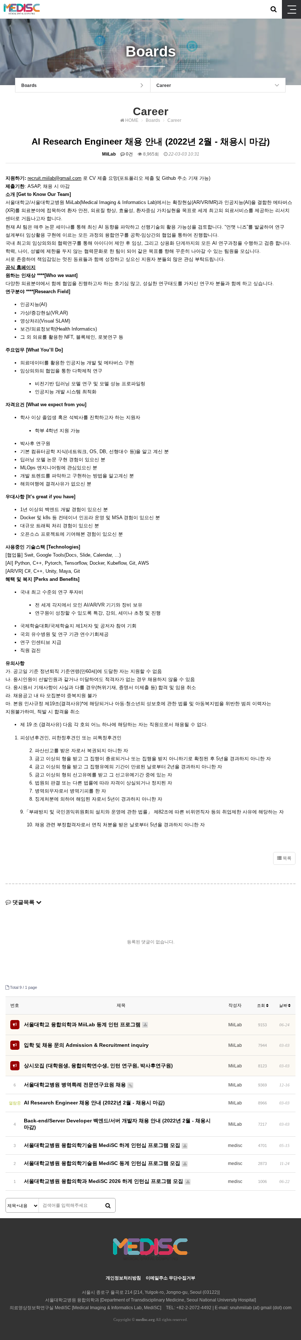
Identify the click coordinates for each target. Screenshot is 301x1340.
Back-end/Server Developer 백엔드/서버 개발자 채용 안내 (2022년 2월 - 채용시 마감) (117, 1124)
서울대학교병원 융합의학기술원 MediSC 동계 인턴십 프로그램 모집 (103, 1163)
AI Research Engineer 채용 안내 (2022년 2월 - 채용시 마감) (94, 1103)
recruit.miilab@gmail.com (54, 178)
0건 (129, 154)
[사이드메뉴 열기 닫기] (291, 9)
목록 (286, 858)
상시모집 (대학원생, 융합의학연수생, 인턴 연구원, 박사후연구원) (98, 1065)
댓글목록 (23, 902)
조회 (261, 1005)
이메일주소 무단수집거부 (170, 1278)
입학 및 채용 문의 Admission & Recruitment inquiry (86, 1045)
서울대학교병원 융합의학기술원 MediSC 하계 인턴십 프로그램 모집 (103, 1145)
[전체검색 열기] (273, 9)
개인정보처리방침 (123, 1278)
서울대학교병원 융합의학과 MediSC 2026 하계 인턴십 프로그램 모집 (104, 1181)
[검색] (108, 1205)
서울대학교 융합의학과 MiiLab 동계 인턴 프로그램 (83, 1024)
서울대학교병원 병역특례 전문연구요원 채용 (75, 1085)
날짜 (283, 1005)
